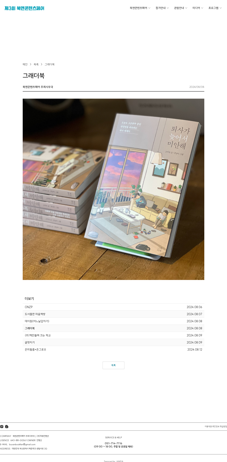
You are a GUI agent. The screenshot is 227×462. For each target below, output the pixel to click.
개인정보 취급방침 (219, 426)
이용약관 (208, 426)
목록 (36, 64)
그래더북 (50, 64)
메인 (25, 64)
